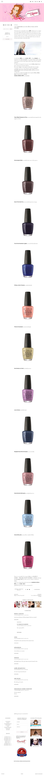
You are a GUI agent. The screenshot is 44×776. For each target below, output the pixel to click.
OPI (21, 58)
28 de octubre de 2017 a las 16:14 (21, 638)
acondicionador (7, 727)
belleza (17, 589)
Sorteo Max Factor (36, 746)
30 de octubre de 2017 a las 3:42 (21, 669)
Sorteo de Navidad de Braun (36, 736)
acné (8, 726)
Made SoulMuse (38, 773)
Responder (16, 619)
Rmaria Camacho (19, 613)
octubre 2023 (8, 740)
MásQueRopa (17, 647)
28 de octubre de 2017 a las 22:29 (24, 625)
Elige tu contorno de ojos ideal (19, 595)
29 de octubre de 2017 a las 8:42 (21, 648)
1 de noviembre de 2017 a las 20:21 (21, 690)
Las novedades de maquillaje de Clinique (36, 595)
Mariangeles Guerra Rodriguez (23, 688)
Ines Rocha (17, 678)
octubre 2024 (8, 736)
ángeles (16, 657)
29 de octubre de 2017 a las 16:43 (21, 659)
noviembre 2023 (7, 739)
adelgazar (8, 728)
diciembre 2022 (7, 743)
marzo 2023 (8, 741)
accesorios (8, 721)
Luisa (15, 637)
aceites (7, 722)
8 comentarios (37, 589)
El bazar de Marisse (22, 624)
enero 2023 (8, 742)
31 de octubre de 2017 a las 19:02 (21, 679)
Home (22, 773)
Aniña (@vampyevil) (19, 668)
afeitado (8, 729)
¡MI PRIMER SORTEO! (36, 726)
